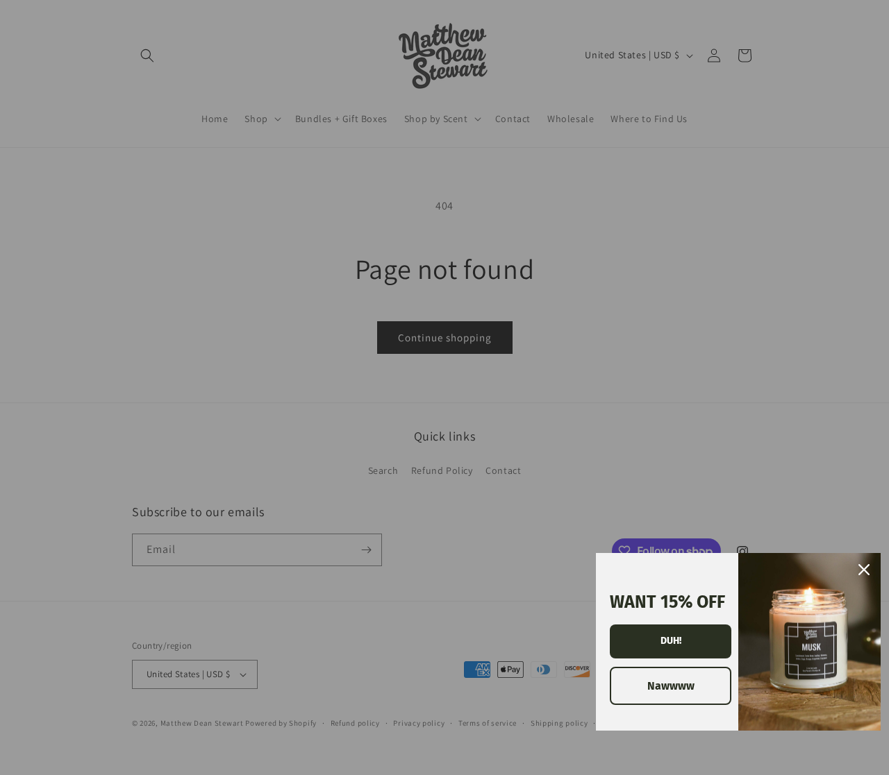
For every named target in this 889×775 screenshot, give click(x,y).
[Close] (864, 569)
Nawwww (671, 685)
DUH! (670, 641)
